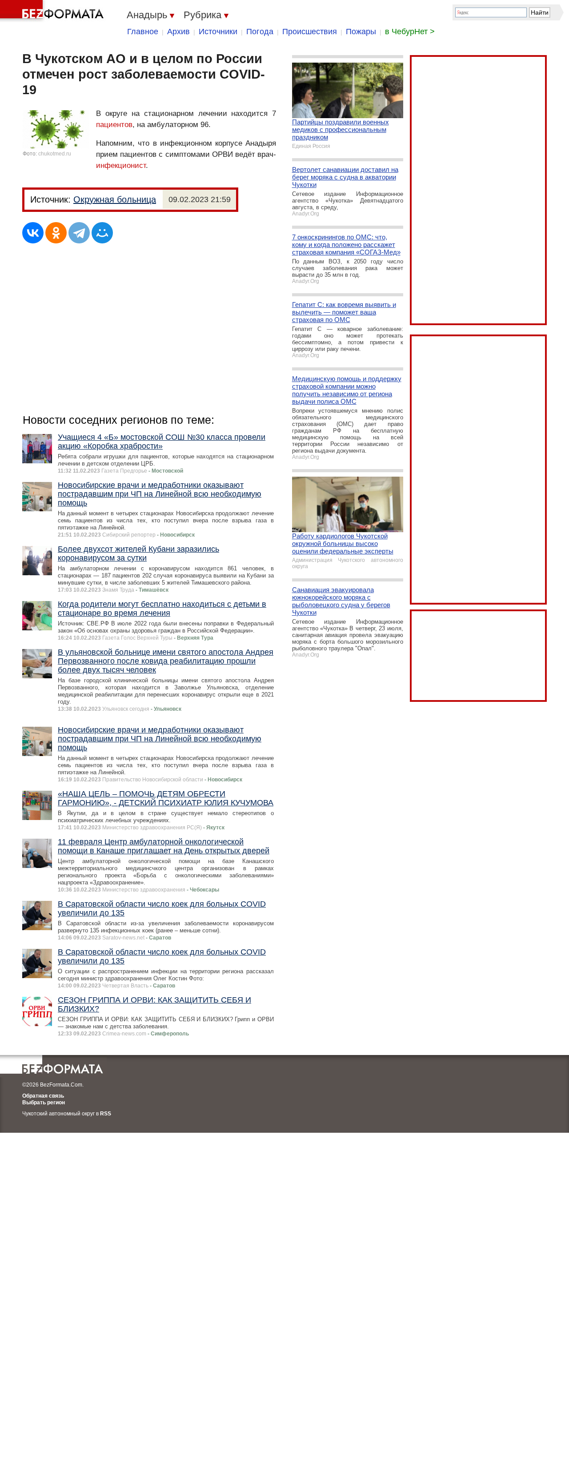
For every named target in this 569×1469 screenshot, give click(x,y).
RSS (105, 1114)
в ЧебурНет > (410, 31)
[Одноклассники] (56, 232)
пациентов (114, 124)
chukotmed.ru (54, 154)
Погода (259, 31)
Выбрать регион (43, 1102)
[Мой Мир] (102, 232)
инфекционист (121, 165)
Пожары (361, 31)
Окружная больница (114, 199)
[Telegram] (79, 232)
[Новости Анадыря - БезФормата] (53, 11)
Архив (178, 31)
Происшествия (309, 31)
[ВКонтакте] (33, 232)
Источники (218, 31)
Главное (142, 31)
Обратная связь (43, 1096)
